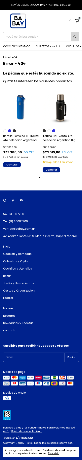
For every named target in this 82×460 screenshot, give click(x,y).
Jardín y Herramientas (18, 283)
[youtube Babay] (21, 200)
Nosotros (9, 316)
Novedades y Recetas (18, 323)
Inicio (6, 57)
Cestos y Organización (19, 291)
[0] (77, 21)
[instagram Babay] (4, 200)
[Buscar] (75, 36)
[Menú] (5, 21)
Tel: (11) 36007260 (15, 221)
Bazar (7, 276)
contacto (9, 330)
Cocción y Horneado (16, 46)
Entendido (53, 453)
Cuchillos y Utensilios (17, 269)
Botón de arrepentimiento (26, 431)
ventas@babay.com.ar (19, 229)
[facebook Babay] (13, 200)
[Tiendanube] (18, 438)
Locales (8, 298)
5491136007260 (13, 214)
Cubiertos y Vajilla (48, 46)
